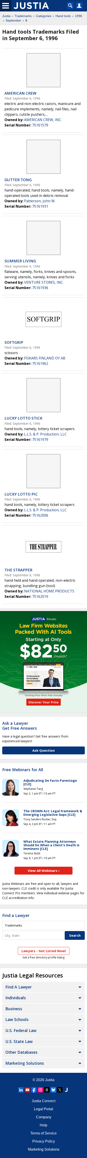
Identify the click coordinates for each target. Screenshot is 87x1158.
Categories (43, 16)
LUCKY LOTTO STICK (23, 418)
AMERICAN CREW (20, 93)
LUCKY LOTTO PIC (21, 494)
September (13, 20)
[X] (59, 1090)
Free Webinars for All (22, 769)
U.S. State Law (19, 1041)
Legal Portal (43, 1109)
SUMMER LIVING (20, 260)
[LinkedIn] (21, 1090)
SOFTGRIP (13, 342)
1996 (78, 16)
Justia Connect (43, 1101)
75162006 (40, 515)
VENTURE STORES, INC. (44, 282)
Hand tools (63, 16)
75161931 (40, 206)
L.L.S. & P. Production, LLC (45, 434)
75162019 (40, 596)
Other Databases (21, 1052)
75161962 (40, 363)
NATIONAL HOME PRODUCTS (49, 591)
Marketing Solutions (24, 1063)
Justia (6, 16)
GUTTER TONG (18, 179)
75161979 (40, 439)
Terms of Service (43, 1133)
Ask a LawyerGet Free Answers (19, 725)
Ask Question (43, 750)
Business (13, 1008)
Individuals (15, 997)
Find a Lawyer (15, 915)
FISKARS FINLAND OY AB (44, 358)
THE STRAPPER (18, 569)
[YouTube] (27, 1090)
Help (43, 1125)
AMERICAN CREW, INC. (43, 119)
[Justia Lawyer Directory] (66, 1090)
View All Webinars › (44, 870)
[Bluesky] (53, 1090)
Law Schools (17, 1019)
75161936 (40, 287)
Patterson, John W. (39, 200)
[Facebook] (34, 1090)
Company (43, 1117)
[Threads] (47, 1090)
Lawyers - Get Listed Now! (43, 951)
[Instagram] (40, 1090)
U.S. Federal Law (20, 1030)
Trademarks (23, 16)
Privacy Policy (43, 1141)
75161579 (40, 125)
